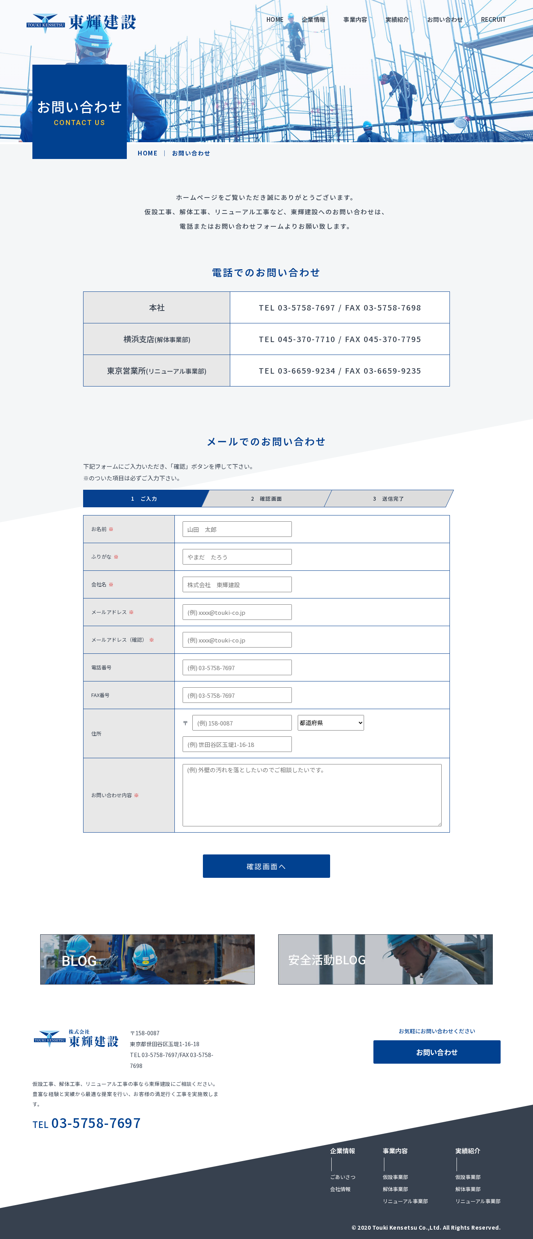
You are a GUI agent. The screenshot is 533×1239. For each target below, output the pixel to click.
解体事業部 (395, 1189)
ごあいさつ (342, 1177)
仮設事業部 (395, 1177)
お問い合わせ (445, 19)
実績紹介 (397, 19)
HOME (275, 19)
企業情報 (313, 19)
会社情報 (340, 1189)
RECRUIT (493, 19)
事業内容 (355, 19)
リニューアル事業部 (405, 1201)
